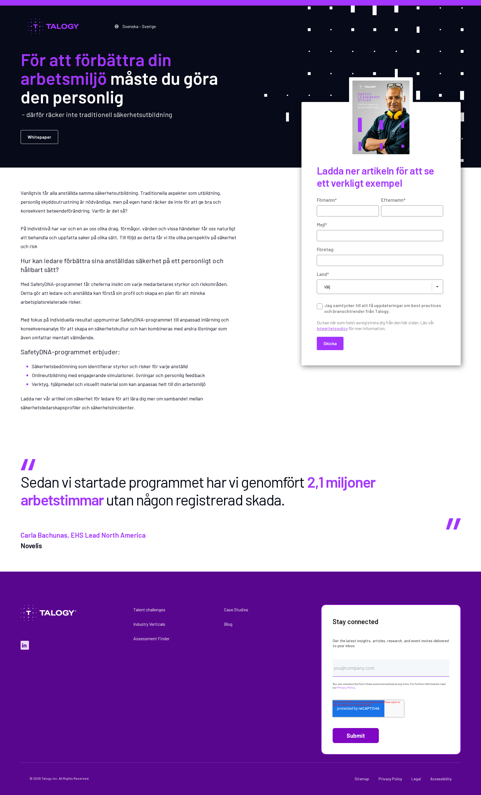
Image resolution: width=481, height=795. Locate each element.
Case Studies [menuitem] (236, 609)
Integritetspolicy (332, 328)
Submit (356, 735)
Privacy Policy (346, 687)
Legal (416, 778)
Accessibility (440, 778)
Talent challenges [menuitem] (149, 609)
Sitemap (362, 778)
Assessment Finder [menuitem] (151, 638)
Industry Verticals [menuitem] (149, 624)
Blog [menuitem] (228, 624)
